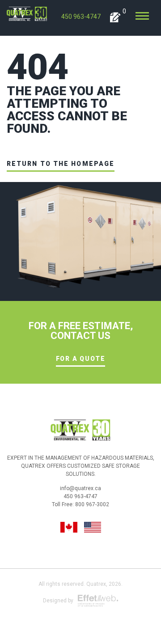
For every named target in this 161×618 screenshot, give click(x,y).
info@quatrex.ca (80, 488)
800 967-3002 (92, 504)
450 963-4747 (81, 16)
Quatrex (96, 584)
